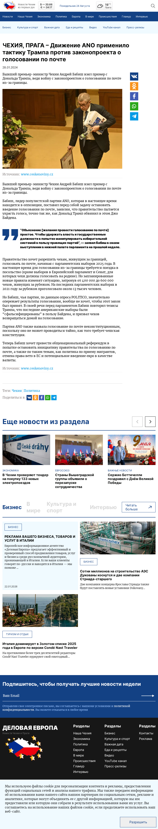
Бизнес (6, 27)
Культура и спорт (27, 27)
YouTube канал (111, 27)
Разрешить (138, 822)
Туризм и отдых (17, 634)
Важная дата (52, 27)
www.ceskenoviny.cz (37, 174)
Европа (76, 16)
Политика (61, 16)
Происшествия (108, 16)
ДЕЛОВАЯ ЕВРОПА (30, 727)
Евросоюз (62, 470)
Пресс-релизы (135, 27)
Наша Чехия (25, 16)
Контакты (146, 733)
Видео (93, 27)
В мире (89, 16)
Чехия (17, 391)
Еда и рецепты (74, 27)
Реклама (145, 739)
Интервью (142, 16)
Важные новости (120, 470)
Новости (7, 16)
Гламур (126, 16)
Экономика (44, 16)
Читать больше (131, 507)
